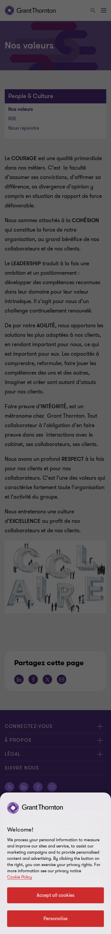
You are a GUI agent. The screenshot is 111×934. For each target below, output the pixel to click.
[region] (55, 863)
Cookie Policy (19, 877)
